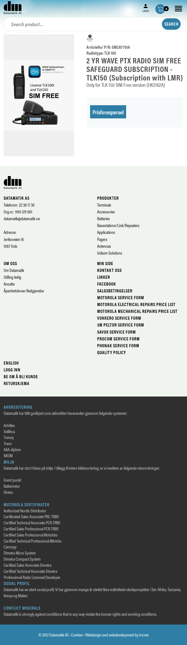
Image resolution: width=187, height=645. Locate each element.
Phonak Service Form (118, 345)
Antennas (104, 246)
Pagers (102, 239)
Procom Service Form (118, 339)
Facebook (106, 284)
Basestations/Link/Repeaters (118, 225)
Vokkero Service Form (119, 318)
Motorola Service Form (120, 297)
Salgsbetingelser (114, 291)
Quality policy (111, 352)
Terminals (104, 205)
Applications (106, 232)
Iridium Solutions (109, 253)
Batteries (103, 218)
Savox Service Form (116, 332)
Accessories (106, 211)
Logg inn (12, 370)
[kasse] (160, 9)
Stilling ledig (12, 277)
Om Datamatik (14, 270)
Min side (105, 263)
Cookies (77, 635)
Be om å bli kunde (21, 376)
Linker (103, 277)
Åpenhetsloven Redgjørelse (24, 291)
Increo (144, 635)
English (11, 363)
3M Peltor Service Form (120, 325)
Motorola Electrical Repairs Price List (136, 304)
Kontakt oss (109, 270)
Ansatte (9, 284)
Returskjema (16, 383)
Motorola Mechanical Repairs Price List (137, 311)
